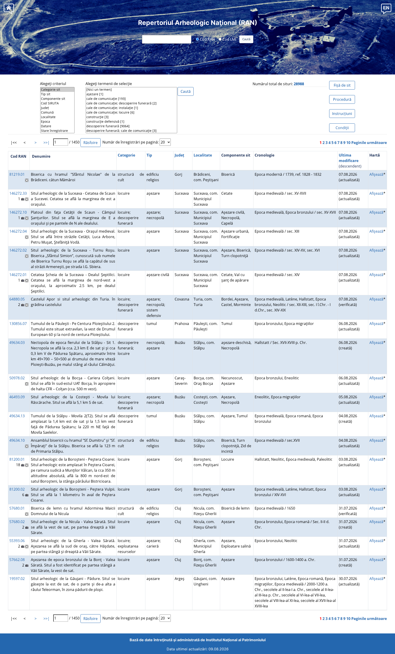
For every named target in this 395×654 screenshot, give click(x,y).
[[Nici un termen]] (131, 89)
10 (348, 142)
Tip (149, 155)
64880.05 (17, 299)
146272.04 (18, 231)
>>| (46, 142)
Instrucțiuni (342, 113)
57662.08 (17, 559)
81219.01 (17, 174)
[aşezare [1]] (131, 94)
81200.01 (17, 459)
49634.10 (17, 440)
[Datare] (57, 126)
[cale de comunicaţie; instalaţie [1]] (131, 108)
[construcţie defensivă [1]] (131, 121)
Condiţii (342, 127)
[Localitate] (57, 117)
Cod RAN (207, 39)
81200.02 (17, 489)
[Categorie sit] (57, 89)
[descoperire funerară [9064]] (131, 126)
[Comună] (57, 112)
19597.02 (17, 578)
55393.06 (17, 540)
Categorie (126, 155)
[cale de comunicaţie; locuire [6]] (131, 112)
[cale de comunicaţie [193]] (131, 98)
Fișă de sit (342, 85)
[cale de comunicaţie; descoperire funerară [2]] (131, 103)
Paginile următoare (369, 142)
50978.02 (17, 377)
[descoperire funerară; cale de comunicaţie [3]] (131, 130)
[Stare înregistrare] (57, 130)
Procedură (342, 99)
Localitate (203, 155)
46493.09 (17, 396)
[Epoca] (57, 121)
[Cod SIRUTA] (57, 103)
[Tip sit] (57, 94)
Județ (179, 155)
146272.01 (18, 274)
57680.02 (17, 521)
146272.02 (18, 250)
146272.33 (18, 193)
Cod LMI (229, 39)
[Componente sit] (57, 98)
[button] (386, 8)
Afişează (376, 174)
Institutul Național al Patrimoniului (236, 640)
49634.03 (17, 342)
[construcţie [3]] (131, 117)
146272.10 (18, 212)
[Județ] (57, 108)
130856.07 (18, 323)
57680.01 (17, 508)
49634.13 (17, 415)
